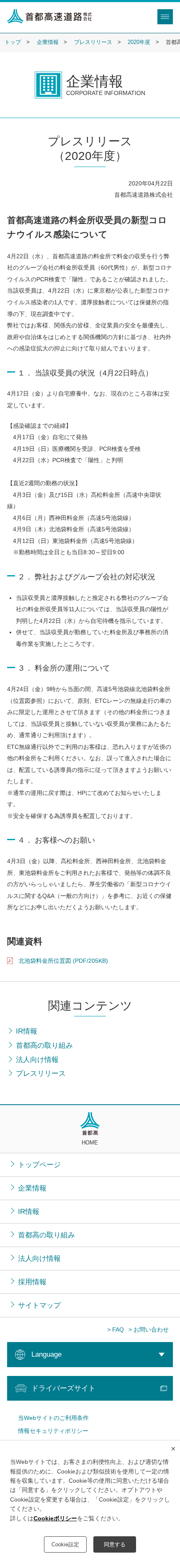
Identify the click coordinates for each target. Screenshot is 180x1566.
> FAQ (115, 1330)
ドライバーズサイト (63, 1388)
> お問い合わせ (149, 1330)
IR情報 (28, 1211)
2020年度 (139, 42)
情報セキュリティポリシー (53, 1431)
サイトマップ (39, 1305)
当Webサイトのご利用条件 (53, 1418)
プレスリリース (93, 42)
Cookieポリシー (55, 1518)
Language (46, 1354)
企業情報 (48, 42)
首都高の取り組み (46, 1235)
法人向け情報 (39, 1258)
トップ (13, 42)
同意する (115, 1544)
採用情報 (32, 1282)
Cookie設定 (65, 1544)
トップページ (39, 1164)
